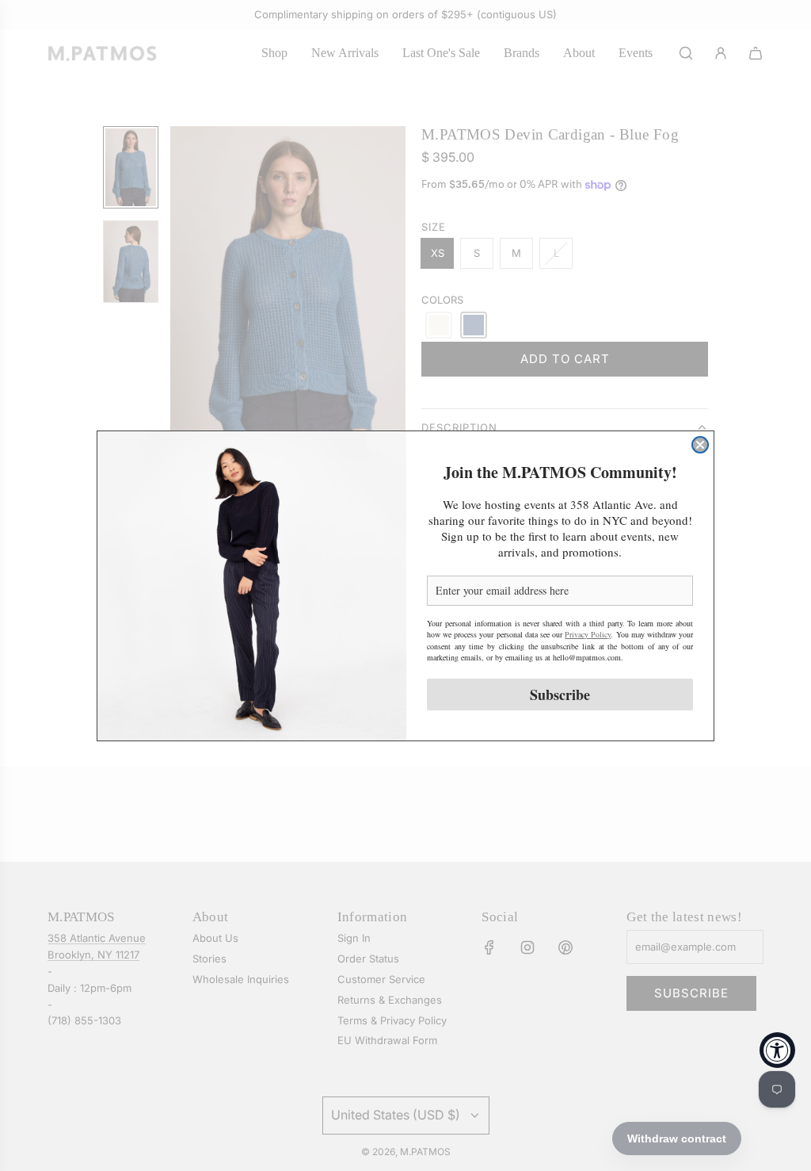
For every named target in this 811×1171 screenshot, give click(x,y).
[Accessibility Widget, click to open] (777, 1050)
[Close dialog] (700, 445)
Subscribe (560, 694)
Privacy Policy (588, 634)
